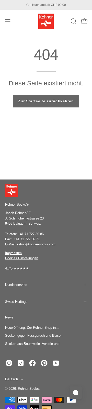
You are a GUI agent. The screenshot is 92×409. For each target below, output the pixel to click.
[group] (46, 5)
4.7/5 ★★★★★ (17, 268)
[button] (73, 21)
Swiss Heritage (16, 302)
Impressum (13, 253)
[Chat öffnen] (76, 392)
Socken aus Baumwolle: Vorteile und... (33, 344)
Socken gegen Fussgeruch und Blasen (33, 335)
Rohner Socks (28, 389)
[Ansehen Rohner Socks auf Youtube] (56, 363)
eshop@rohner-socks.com (36, 244)
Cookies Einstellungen (21, 258)
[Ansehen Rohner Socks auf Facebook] (32, 363)
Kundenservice (16, 285)
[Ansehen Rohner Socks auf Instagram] (9, 363)
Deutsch (11, 379)
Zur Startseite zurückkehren (46, 101)
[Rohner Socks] (46, 21)
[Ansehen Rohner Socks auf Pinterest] (44, 363)
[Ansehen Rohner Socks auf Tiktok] (21, 363)
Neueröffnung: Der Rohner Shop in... (32, 328)
